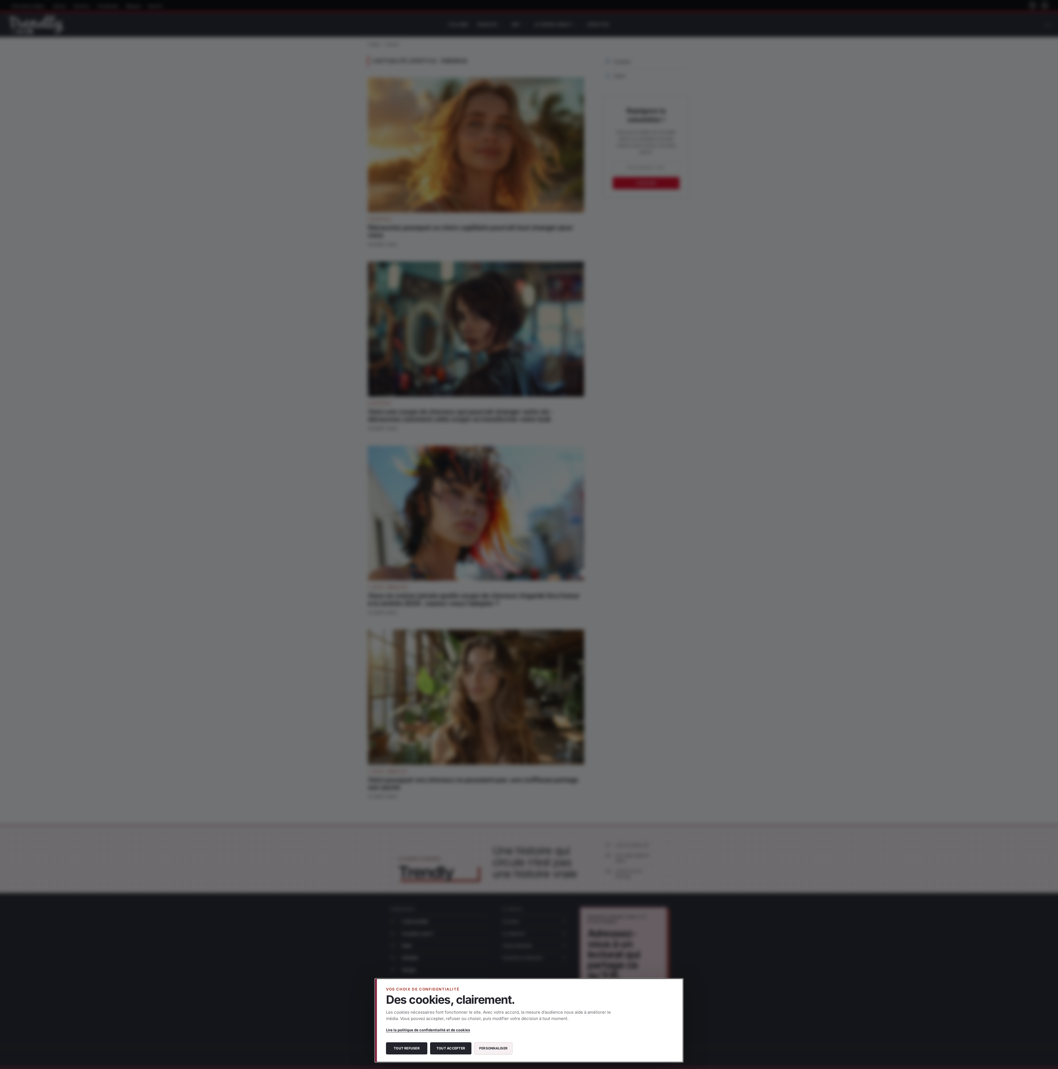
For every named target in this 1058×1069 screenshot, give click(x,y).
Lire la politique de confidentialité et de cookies (428, 1030)
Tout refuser (407, 1048)
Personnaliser (493, 1048)
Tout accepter (450, 1048)
